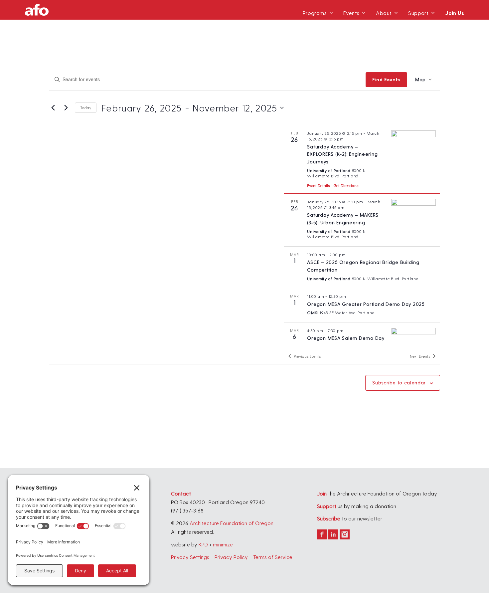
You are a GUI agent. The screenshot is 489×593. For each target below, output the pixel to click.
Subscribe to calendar (399, 382)
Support (418, 13)
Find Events (386, 79)
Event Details (318, 185)
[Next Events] (66, 108)
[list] (362, 234)
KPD (203, 544)
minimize (223, 544)
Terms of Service (272, 557)
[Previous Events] (53, 108)
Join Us (454, 13)
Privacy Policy (231, 557)
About (384, 13)
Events (351, 13)
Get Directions (345, 185)
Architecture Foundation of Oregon (231, 523)
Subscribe (328, 518)
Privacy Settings (190, 557)
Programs (315, 13)
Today (85, 107)
